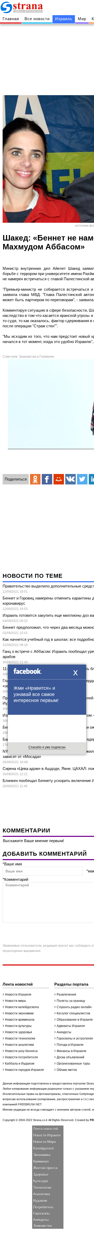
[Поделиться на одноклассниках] (35, 479)
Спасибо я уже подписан (47, 747)
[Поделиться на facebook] (47, 479)
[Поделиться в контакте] (70, 479)
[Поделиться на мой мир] (59, 479)
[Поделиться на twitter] (82, 479)
